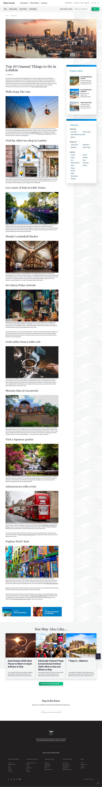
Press (27, 766)
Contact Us (86, 3)
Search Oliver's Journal (66, 9)
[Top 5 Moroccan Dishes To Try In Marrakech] (47, 611)
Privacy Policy (84, 764)
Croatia (85, 165)
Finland (73, 171)
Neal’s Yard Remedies (52, 584)
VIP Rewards (47, 764)
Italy (72, 160)
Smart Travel (23, 9)
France (73, 158)
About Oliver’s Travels (31, 763)
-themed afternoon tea (26, 535)
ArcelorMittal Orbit (35, 132)
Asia (84, 160)
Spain (72, 165)
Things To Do (14, 15)
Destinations (24, 3)
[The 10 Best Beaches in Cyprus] (81, 79)
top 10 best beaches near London (21, 599)
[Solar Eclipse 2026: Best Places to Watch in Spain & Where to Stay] (21, 656)
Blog (5, 9)
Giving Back (29, 768)
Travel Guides (32, 9)
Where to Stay (86, 132)
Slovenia (73, 179)
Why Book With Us (49, 769)
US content (74, 132)
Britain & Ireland (75, 163)
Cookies (82, 766)
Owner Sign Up (66, 764)
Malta (72, 173)
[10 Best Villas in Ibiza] (81, 105)
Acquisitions (65, 768)
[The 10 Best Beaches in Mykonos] (81, 92)
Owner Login (65, 763)
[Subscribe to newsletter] (59, 710)
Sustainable (86, 145)
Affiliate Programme (67, 769)
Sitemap (83, 768)
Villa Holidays (34, 3)
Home (7, 15)
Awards (28, 764)
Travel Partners (66, 766)
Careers (28, 771)
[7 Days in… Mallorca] (81, 656)
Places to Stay (13, 9)
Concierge (44, 3)
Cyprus (73, 168)
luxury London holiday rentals (39, 87)
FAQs (46, 768)
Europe (73, 155)
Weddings (73, 147)
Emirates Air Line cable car (44, 134)
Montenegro (74, 176)
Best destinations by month (78, 135)
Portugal (85, 158)
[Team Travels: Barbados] (16, 611)
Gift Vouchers (48, 766)
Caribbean (85, 163)
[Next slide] (98, 656)
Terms (82, 763)
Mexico (73, 137)
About (82, 3)
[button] (98, 783)
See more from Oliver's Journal (50, 684)
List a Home (77, 3)
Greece (85, 155)
